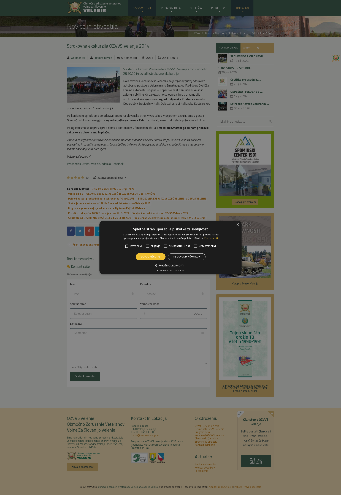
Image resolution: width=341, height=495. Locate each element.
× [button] (237, 224)
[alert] (170, 247)
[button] (171, 265)
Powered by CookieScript (170, 270)
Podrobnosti (211, 238)
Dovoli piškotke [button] (150, 256)
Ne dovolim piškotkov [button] (187, 256)
